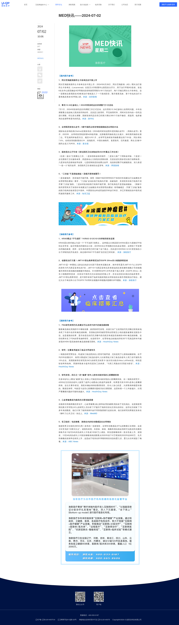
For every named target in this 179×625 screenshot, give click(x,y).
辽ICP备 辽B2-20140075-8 (45, 619)
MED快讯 (40, 58)
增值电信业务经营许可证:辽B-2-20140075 (94, 619)
